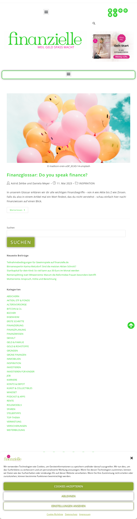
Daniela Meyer (41, 183)
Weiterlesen (19, 209)
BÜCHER (11, 312)
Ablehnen (69, 496)
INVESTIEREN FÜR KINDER (20, 371)
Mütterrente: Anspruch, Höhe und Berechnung (31, 279)
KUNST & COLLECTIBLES (19, 388)
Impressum (84, 514)
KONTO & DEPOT (16, 384)
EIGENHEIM (13, 317)
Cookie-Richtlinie (55, 514)
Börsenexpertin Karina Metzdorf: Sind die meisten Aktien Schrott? (41, 266)
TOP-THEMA (13, 417)
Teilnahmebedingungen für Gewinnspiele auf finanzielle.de (37, 262)
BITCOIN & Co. (14, 308)
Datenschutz (71, 514)
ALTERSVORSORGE (17, 304)
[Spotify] (110, 15)
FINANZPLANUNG (16, 329)
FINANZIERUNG (15, 325)
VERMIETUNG (14, 421)
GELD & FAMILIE (15, 342)
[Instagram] (115, 10)
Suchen (11, 227)
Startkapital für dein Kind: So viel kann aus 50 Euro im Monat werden (43, 270)
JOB (9, 375)
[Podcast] (115, 15)
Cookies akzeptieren (68, 486)
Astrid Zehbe (18, 183)
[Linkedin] (125, 10)
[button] (131, 458)
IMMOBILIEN (14, 358)
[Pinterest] (120, 10)
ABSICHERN (13, 296)
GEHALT (11, 338)
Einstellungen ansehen (68, 506)
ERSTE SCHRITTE (15, 321)
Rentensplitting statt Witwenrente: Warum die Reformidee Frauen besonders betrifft (51, 274)
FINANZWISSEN (15, 333)
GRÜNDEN (12, 350)
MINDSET (12, 392)
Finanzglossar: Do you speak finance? (47, 175)
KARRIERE (12, 379)
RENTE (10, 400)
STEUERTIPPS (14, 413)
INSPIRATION (87, 183)
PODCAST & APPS (16, 396)
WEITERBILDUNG (16, 430)
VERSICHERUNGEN (17, 425)
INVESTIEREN (14, 367)
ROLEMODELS (14, 405)
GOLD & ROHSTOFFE (18, 346)
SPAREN (11, 409)
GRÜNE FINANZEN (16, 354)
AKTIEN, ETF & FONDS (18, 300)
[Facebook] (110, 10)
